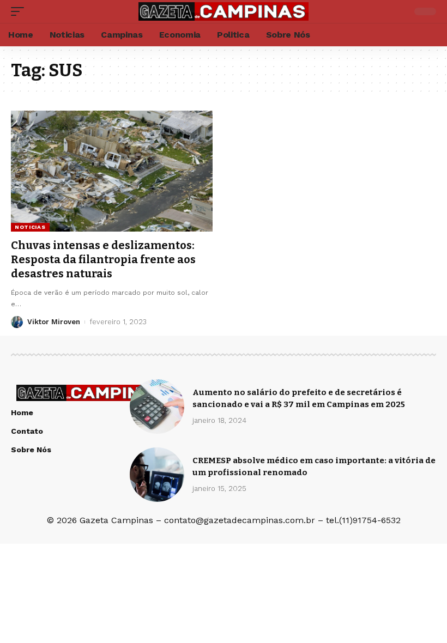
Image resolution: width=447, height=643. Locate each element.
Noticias (30, 227)
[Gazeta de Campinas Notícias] (223, 11)
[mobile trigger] (20, 11)
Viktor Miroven (53, 322)
